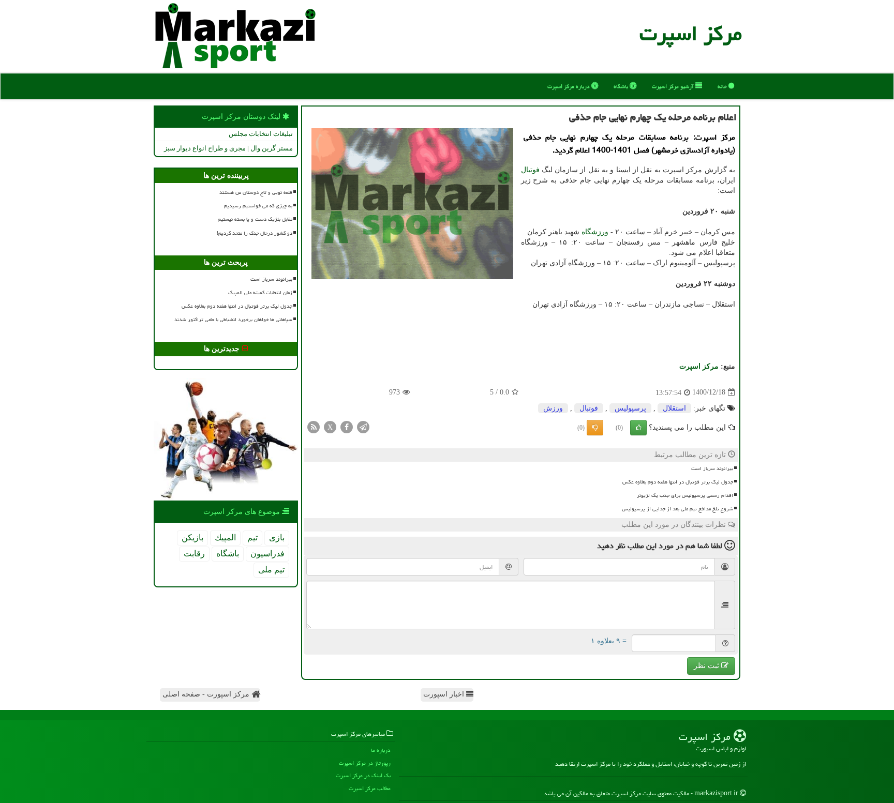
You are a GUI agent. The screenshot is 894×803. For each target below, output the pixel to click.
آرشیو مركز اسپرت (673, 86)
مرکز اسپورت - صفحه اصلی (206, 694)
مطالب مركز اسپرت (370, 788)
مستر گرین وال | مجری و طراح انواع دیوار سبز (228, 148)
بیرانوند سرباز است (712, 468)
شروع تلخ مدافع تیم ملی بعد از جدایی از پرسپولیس (677, 509)
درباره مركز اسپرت (569, 86)
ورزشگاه (595, 232)
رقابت (194, 553)
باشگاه (622, 86)
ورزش (553, 408)
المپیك (225, 537)
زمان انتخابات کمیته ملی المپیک (260, 292)
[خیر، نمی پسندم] (595, 427)
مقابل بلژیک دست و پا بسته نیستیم (255, 219)
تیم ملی (271, 569)
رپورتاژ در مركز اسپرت (365, 762)
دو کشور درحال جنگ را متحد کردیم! (254, 233)
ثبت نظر (707, 666)
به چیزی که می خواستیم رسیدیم (258, 206)
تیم (252, 537)
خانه (723, 86)
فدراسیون (267, 553)
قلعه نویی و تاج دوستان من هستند (255, 192)
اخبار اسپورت (444, 694)
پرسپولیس (630, 408)
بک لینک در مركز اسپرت (363, 775)
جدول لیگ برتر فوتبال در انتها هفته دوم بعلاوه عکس (677, 482)
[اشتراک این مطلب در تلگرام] (363, 426)
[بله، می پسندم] (638, 427)
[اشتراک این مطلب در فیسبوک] (346, 426)
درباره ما (381, 750)
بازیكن (192, 537)
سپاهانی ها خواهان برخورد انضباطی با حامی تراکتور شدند (233, 319)
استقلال (674, 408)
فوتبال (530, 170)
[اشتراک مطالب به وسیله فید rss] (313, 426)
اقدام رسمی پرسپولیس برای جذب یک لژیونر (685, 495)
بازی (277, 537)
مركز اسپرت (690, 33)
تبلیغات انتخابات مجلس (261, 134)
